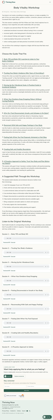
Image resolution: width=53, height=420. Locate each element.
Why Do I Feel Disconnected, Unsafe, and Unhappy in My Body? (26, 113)
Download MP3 (6, 242)
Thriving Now (10, 2)
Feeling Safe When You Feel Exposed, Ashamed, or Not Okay (25, 137)
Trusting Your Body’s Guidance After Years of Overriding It (24, 73)
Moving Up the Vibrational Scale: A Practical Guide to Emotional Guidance (21, 86)
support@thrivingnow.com (7, 408)
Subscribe (26, 390)
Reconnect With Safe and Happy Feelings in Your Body (23, 125)
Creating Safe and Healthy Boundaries (17, 149)
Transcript (13, 242)
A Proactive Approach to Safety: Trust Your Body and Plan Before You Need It (25, 162)
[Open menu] (50, 2)
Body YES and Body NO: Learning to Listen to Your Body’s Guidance (20, 60)
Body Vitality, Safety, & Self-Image (18, 11)
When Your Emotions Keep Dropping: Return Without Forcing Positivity (21, 100)
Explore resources (19, 376)
